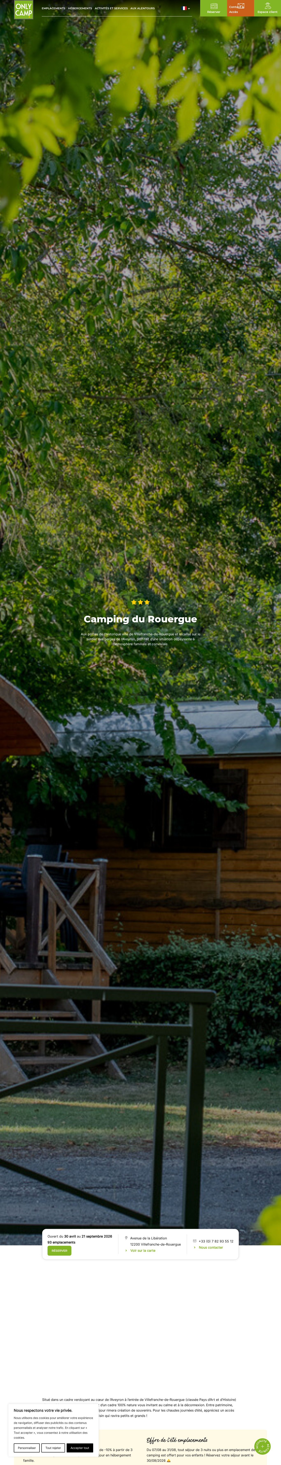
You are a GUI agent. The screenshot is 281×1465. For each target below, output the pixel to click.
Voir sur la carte (142, 1250)
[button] (186, 8)
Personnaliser (27, 1448)
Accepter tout (80, 1448)
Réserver (59, 1251)
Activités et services (111, 8)
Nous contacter (211, 1247)
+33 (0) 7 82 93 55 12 (216, 1241)
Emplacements (53, 8)
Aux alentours (142, 8)
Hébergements (80, 8)
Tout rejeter (53, 1448)
